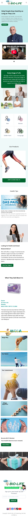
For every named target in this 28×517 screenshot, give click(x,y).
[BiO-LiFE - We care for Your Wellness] (14, 2)
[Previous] (1, 166)
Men (7, 123)
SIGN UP (13, 494)
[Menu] (2, 2)
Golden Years (7, 135)
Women (20, 123)
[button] (23, 487)
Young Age (20, 135)
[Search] (26, 2)
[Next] (26, 166)
